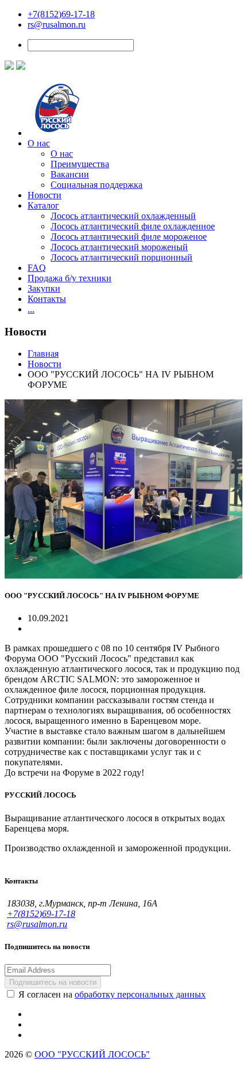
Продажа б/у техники (69, 278)
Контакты (47, 299)
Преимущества (80, 164)
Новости (44, 195)
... (31, 309)
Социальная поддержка (96, 185)
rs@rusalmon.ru (57, 24)
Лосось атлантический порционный (121, 257)
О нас (39, 143)
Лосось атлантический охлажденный (123, 216)
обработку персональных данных (140, 994)
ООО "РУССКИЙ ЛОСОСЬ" (92, 1054)
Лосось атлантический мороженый (119, 247)
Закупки (44, 288)
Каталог (43, 205)
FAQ (37, 268)
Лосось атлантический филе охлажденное (133, 226)
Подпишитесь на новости (53, 982)
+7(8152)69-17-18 (61, 14)
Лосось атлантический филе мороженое (129, 236)
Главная (43, 353)
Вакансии (70, 174)
